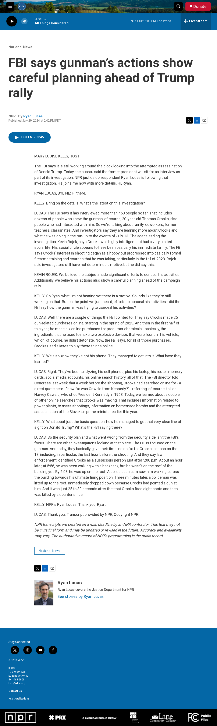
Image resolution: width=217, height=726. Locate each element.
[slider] (31, 21)
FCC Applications (18, 698)
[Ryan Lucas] (43, 592)
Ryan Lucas (33, 116)
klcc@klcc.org (16, 683)
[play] (11, 21)
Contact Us (15, 691)
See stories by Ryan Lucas (81, 596)
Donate (199, 6)
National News (20, 47)
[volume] (24, 21)
